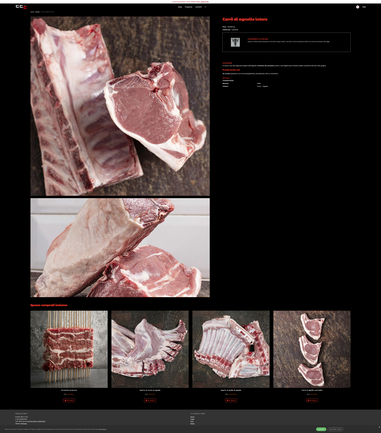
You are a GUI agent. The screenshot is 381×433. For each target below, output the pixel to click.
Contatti (198, 7)
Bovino (192, 417)
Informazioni (102, 429)
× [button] (379, 427)
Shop (180, 7)
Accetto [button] (321, 429)
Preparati (188, 7)
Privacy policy (32, 421)
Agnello (37, 12)
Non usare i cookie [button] (335, 429)
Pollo (191, 421)
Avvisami (70, 400)
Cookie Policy (41, 421)
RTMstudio (24, 423)
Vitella (192, 419)
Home (32, 12)
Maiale (192, 423)
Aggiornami (205, 1)
